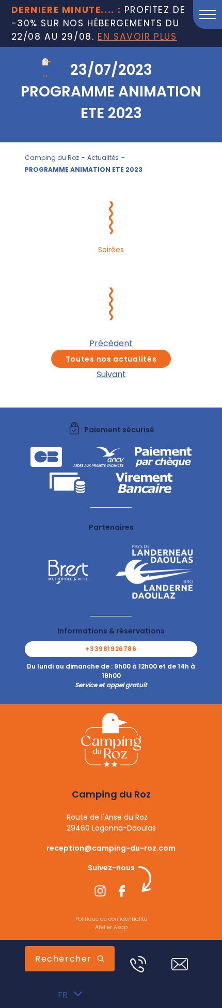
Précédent (111, 343)
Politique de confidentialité (111, 919)
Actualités (103, 157)
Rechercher (63, 959)
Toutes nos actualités (111, 359)
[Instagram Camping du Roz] (100, 892)
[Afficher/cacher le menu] (207, 14)
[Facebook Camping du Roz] (122, 892)
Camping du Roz (52, 157)
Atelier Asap (111, 927)
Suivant (111, 374)
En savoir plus (137, 36)
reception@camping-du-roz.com (111, 848)
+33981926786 (110, 648)
